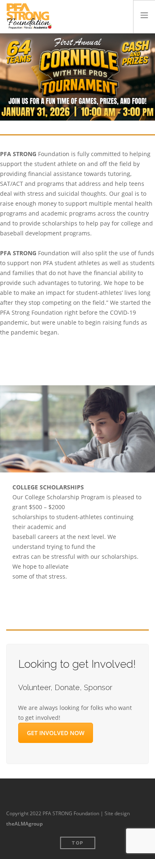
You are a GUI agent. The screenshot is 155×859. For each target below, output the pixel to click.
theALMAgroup (24, 823)
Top (77, 843)
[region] (77, 77)
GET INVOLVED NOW (55, 733)
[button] (77, 77)
